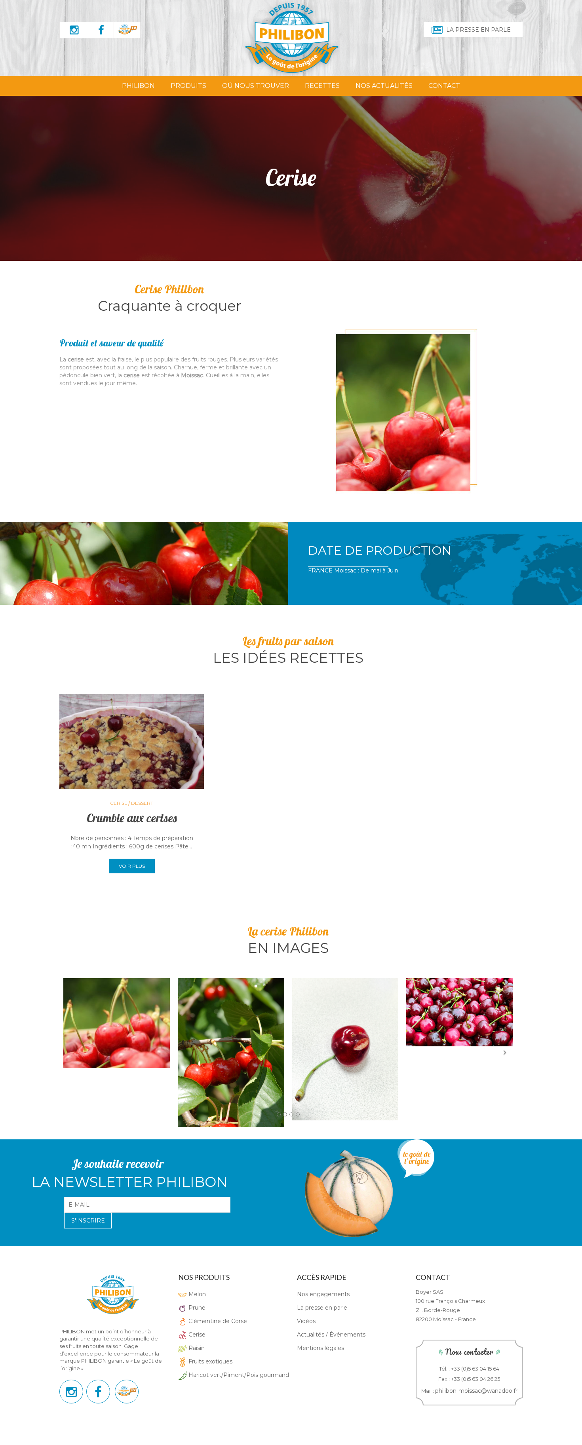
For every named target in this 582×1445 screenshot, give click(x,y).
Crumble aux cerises (132, 817)
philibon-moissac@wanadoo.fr (476, 1390)
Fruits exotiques (209, 1361)
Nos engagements (323, 1294)
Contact (444, 85)
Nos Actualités (384, 85)
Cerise (118, 803)
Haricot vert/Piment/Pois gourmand (238, 1374)
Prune (196, 1307)
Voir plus (132, 866)
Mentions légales (320, 1348)
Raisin (196, 1348)
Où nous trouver (255, 85)
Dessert (142, 803)
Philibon (138, 85)
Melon (196, 1294)
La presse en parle (478, 29)
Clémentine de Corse (217, 1321)
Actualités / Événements (331, 1334)
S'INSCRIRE (88, 1220)
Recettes (322, 85)
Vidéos (306, 1321)
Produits (188, 85)
